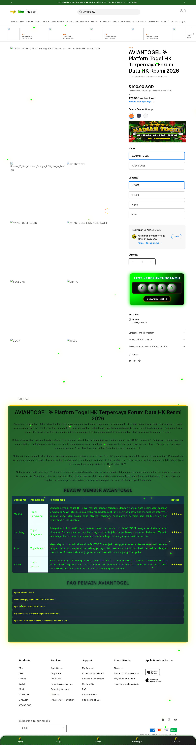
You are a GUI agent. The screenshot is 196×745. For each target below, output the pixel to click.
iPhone (22, 679)
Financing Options (60, 689)
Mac (21, 668)
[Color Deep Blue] (139, 116)
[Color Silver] (145, 116)
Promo (20, 742)
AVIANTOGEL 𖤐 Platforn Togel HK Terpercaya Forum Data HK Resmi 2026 (98, 3)
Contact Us (88, 684)
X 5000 (135, 185)
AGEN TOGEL (138, 165)
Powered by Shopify (168, 735)
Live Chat (176, 742)
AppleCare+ (56, 668)
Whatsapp (137, 742)
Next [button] (184, 2)
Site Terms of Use (91, 700)
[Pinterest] (140, 361)
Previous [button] (11, 2)
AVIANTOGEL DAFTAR (77, 21)
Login (59, 742)
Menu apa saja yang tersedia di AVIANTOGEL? (34, 600)
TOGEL (94, 21)
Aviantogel (19, 424)
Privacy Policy (89, 694)
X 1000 (135, 195)
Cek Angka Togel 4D (157, 299)
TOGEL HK (105, 21)
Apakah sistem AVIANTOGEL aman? (30, 607)
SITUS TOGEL (139, 21)
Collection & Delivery (93, 673)
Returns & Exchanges (93, 679)
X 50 (134, 214)
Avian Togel (61, 440)
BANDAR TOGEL (140, 155)
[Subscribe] (63, 728)
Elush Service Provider (62, 684)
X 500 (135, 204)
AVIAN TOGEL (33, 21)
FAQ (84, 689)
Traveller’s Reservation (62, 700)
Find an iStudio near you (126, 673)
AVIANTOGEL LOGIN (53, 21)
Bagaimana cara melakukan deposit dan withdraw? (36, 614)
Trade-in (55, 694)
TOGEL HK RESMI (122, 21)
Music (22, 689)
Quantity (133, 254)
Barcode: (150, 77)
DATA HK (23, 700)
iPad (21, 673)
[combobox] (108, 11)
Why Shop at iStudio (124, 679)
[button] (17, 21)
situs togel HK (45, 472)
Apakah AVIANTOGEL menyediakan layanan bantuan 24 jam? (41, 621)
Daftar (98, 742)
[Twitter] (135, 361)
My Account (88, 668)
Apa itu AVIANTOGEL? (24, 593)
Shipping (146, 91)
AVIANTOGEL (17, 21)
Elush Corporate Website (126, 684)
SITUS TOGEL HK (158, 21)
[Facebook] (131, 361)
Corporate (56, 673)
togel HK (109, 456)
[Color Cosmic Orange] (131, 116)
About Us (118, 668)
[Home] (17, 11)
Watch (22, 684)
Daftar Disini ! (132, 3)
